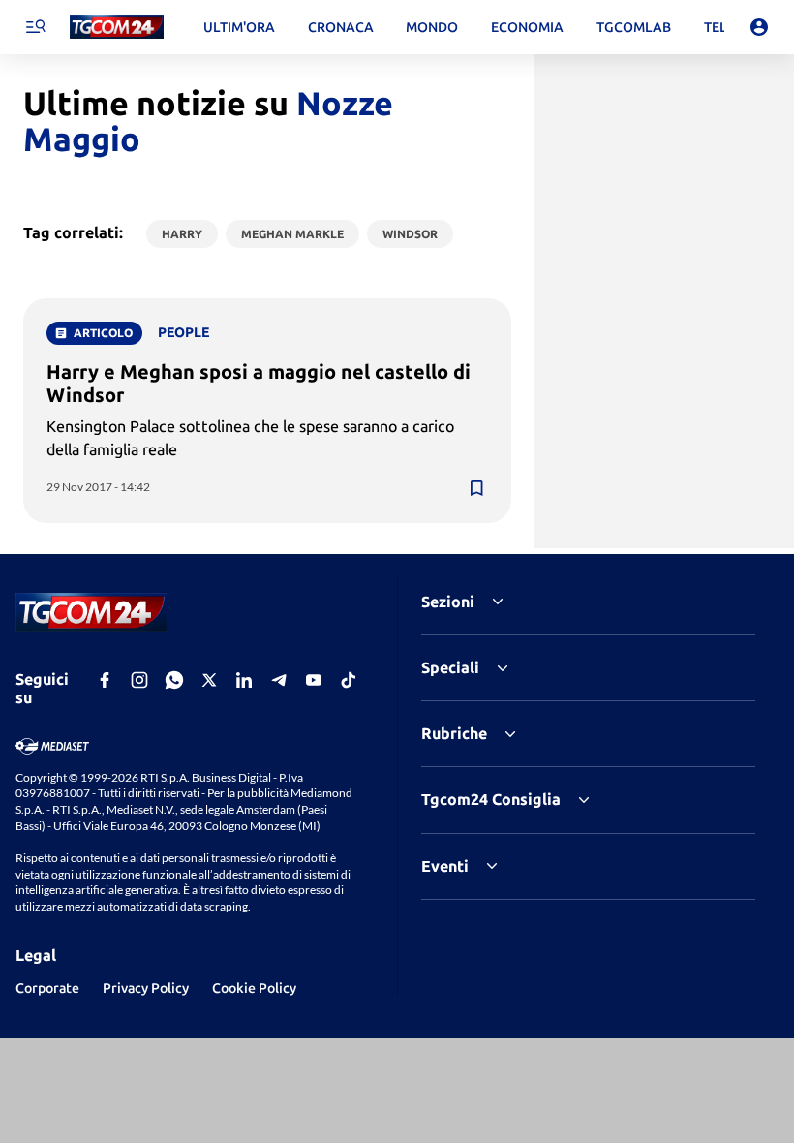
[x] (209, 680)
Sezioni (447, 601)
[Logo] (117, 27)
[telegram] (279, 680)
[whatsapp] (174, 680)
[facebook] (104, 680)
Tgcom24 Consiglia (491, 799)
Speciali (450, 667)
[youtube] (313, 680)
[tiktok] (348, 680)
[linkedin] (244, 680)
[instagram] (139, 680)
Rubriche (454, 733)
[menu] (35, 27)
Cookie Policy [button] (254, 988)
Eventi (445, 866)
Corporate (47, 988)
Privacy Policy (146, 988)
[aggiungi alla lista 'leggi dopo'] (476, 488)
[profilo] (759, 27)
